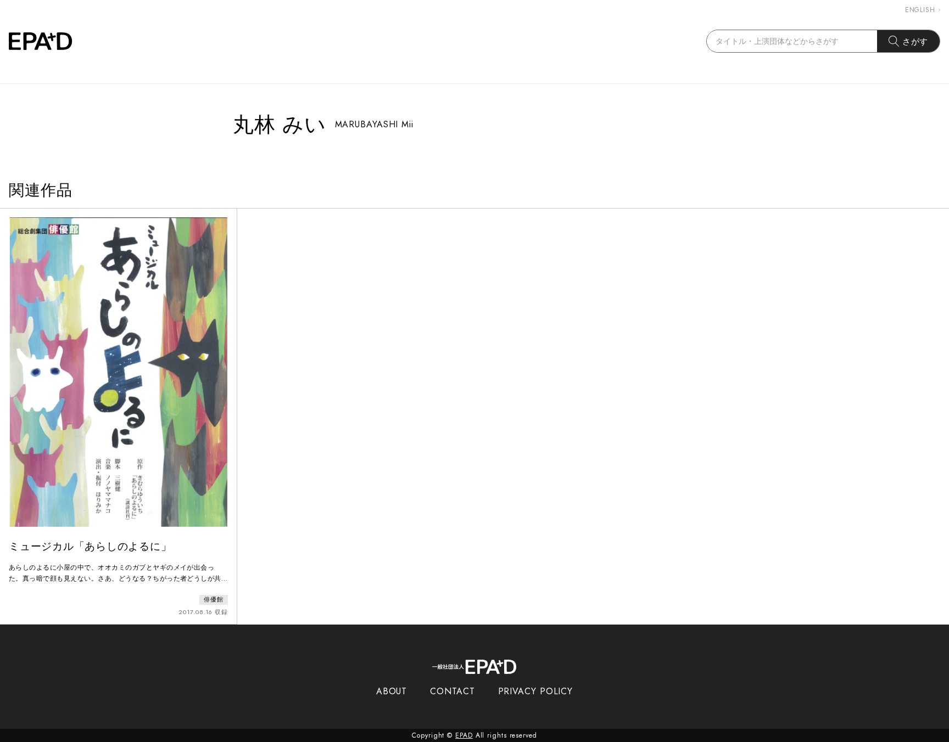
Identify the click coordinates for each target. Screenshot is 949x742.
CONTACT (452, 691)
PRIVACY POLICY (535, 691)
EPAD (464, 735)
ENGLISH (920, 10)
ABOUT (391, 691)
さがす (915, 41)
